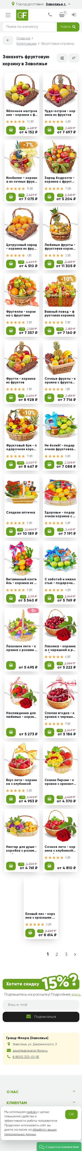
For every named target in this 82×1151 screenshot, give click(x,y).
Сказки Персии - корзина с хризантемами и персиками (60, 783)
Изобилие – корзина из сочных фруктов (21, 180)
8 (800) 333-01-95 (26, 1057)
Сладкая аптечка (20, 512)
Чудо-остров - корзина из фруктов (60, 113)
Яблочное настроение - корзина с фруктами (21, 114)
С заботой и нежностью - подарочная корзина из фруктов (60, 582)
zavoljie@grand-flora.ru (30, 1050)
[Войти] (73, 15)
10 (29, 121)
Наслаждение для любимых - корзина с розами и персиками (21, 716)
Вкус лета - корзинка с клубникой (21, 782)
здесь (76, 994)
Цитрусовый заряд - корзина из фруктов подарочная (21, 247)
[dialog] (50, 15)
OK (71, 1114)
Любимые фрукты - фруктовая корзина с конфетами (60, 247)
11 (66, 188)
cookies (32, 1112)
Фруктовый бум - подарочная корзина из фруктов (21, 448)
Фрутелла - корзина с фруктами (21, 313)
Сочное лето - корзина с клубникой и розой (60, 849)
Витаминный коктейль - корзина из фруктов (21, 582)
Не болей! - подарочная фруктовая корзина (60, 448)
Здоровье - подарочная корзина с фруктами (60, 515)
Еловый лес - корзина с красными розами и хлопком (41, 916)
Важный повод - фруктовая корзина (60, 313)
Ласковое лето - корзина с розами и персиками (21, 649)
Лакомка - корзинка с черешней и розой (60, 649)
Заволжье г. (56, 4)
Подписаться (45, 1017)
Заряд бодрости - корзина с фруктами (59, 180)
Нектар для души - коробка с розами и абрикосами (21, 849)
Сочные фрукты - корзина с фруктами (60, 381)
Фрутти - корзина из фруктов (20, 380)
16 (28, 188)
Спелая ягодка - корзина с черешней (60, 716)
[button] (59, 1146)
